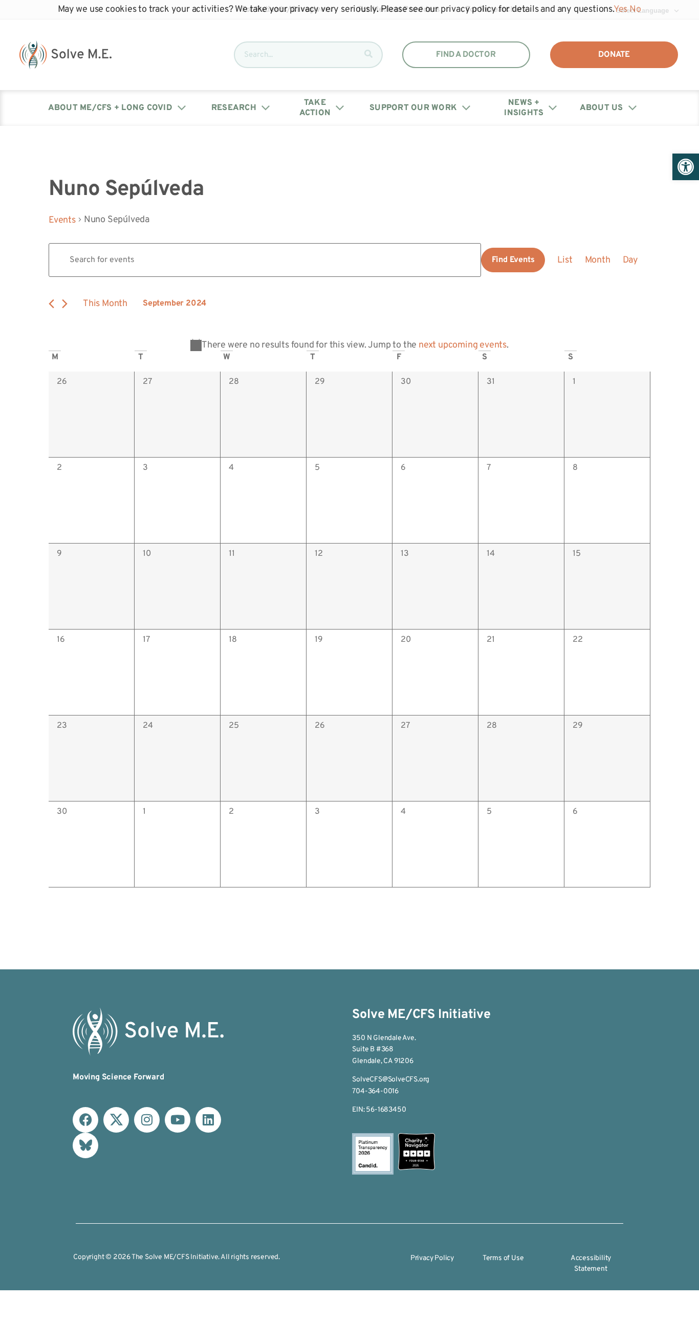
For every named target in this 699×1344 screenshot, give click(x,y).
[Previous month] (51, 304)
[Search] (368, 54)
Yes (620, 9)
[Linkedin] (208, 1120)
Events (62, 220)
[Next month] (65, 304)
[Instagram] (147, 1120)
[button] (685, 167)
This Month (105, 304)
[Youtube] (177, 1120)
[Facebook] (85, 1120)
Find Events (513, 260)
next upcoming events (463, 345)
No (635, 9)
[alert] (349, 345)
